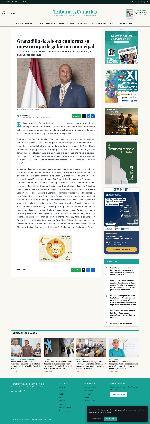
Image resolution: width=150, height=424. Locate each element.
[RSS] (28, 391)
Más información (105, 412)
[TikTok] (147, 2)
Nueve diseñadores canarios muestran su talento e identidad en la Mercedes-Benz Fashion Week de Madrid (26, 365)
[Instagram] (144, 2)
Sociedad (70, 23)
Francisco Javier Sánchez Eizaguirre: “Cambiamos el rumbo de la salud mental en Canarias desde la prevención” (123, 365)
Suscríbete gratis (118, 394)
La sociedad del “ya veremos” (121, 323)
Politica (39, 23)
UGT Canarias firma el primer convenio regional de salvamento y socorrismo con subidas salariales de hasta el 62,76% (91, 365)
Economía (29, 23)
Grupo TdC (88, 397)
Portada (19, 23)
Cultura (112, 23)
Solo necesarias (96, 419)
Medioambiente (83, 23)
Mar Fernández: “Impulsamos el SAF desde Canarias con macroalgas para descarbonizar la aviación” (123, 314)
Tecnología (50, 23)
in (92, 116)
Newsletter (15, 2)
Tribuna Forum (90, 401)
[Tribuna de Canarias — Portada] (75, 13)
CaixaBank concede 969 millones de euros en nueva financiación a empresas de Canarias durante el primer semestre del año (58, 365)
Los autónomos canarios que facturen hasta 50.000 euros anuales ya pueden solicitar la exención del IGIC (122, 271)
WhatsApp (76, 116)
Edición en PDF (90, 387)
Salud (131, 23)
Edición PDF (6, 2)
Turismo (61, 23)
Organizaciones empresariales (23, 359)
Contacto (24, 2)
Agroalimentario (99, 23)
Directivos (122, 23)
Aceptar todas (110, 419)
